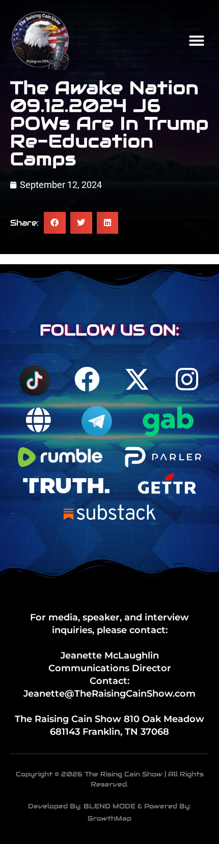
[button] (196, 40)
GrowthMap (109, 818)
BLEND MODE (109, 806)
